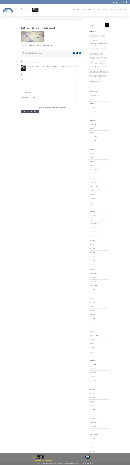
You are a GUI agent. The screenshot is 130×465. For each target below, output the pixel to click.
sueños (105, 74)
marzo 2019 (92, 161)
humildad (92, 61)
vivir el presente (93, 81)
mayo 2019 (92, 153)
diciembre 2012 (93, 422)
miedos (91, 66)
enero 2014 (92, 368)
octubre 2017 (93, 182)
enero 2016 (92, 269)
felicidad (98, 58)
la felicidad (101, 61)
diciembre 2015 (93, 273)
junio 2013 (92, 397)
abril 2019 (92, 157)
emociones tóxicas (100, 56)
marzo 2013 (92, 410)
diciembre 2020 (93, 116)
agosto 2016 (92, 240)
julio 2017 (92, 194)
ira (96, 61)
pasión (91, 68)
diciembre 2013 (93, 372)
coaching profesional (94, 45)
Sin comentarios (47, 45)
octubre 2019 (93, 141)
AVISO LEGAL (78, 463)
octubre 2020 (93, 120)
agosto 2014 (92, 339)
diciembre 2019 (93, 136)
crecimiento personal (94, 48)
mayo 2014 (92, 352)
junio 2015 (92, 298)
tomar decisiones (93, 76)
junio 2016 (92, 248)
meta (96, 63)
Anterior (81, 20)
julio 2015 (92, 294)
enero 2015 (92, 318)
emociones (92, 56)
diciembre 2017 (93, 178)
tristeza (91, 79)
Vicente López (27, 45)
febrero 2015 (93, 314)
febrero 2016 (93, 265)
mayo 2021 (92, 107)
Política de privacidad (61, 107)
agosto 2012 (92, 438)
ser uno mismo (93, 74)
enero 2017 (92, 219)
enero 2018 (92, 174)
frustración (104, 58)
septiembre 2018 (94, 169)
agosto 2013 (92, 389)
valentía (96, 79)
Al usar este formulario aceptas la (53, 107)
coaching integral (93, 43)
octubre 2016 (93, 232)
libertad (91, 63)
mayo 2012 (92, 451)
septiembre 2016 (94, 236)
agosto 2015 (92, 290)
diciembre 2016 (93, 223)
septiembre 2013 (94, 385)
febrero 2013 (93, 414)
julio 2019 (92, 149)
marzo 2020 (93, 132)
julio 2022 (92, 99)
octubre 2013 (93, 381)
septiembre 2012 (94, 434)
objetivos (104, 66)
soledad (99, 74)
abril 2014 (92, 356)
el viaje (100, 53)
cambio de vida (98, 38)
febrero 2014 (93, 364)
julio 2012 (92, 443)
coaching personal (103, 43)
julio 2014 (92, 343)
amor (96, 35)
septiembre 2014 (94, 335)
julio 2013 (92, 393)
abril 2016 (92, 256)
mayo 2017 (92, 203)
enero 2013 (92, 418)
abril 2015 (92, 306)
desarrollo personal (94, 50)
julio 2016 (92, 244)
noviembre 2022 (94, 95)
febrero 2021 (93, 112)
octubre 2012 (93, 430)
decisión (103, 48)
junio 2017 (92, 198)
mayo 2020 (92, 128)
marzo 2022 (93, 103)
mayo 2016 (92, 252)
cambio (91, 38)
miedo (105, 63)
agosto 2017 (92, 190)
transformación (102, 76)
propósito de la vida (94, 71)
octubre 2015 (93, 281)
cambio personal (93, 40)
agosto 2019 (92, 145)
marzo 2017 (92, 211)
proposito (96, 68)
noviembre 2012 (94, 426)
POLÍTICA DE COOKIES (88, 463)
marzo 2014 (92, 360)
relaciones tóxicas (104, 71)
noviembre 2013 (94, 376)
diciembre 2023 (93, 91)
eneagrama (92, 58)
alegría (91, 35)
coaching (101, 40)
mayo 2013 (92, 401)
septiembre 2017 (94, 186)
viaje (101, 79)
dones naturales (93, 53)
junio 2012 (92, 447)
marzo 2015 (92, 310)
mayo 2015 (92, 302)
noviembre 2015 (93, 277)
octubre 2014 (93, 331)
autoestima (101, 35)
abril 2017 (92, 207)
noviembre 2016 (94, 227)
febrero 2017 (93, 215)
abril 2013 (92, 405)
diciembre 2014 (93, 323)
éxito (100, 81)
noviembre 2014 (94, 327)
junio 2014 (92, 347)
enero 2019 (92, 165)
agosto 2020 (93, 124)
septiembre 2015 (94, 285)
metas (100, 63)
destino (101, 50)
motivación (97, 66)
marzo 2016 (92, 261)
